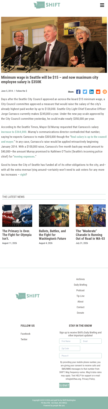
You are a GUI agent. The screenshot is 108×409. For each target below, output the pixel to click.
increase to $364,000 (13, 132)
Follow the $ (21, 91)
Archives (80, 279)
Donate (80, 312)
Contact (80, 307)
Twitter (24, 339)
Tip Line (80, 296)
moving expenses (24, 156)
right (23, 174)
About (80, 301)
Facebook (25, 333)
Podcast (80, 290)
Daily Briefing (80, 284)
